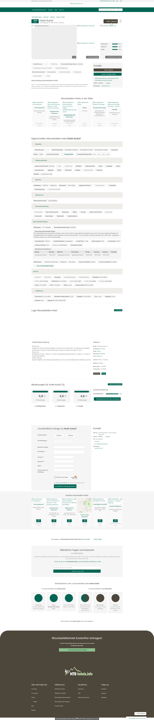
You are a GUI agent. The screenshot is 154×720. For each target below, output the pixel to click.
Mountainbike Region (40, 222)
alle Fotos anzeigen (93, 57)
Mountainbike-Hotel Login (106, 1)
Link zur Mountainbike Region (45, 266)
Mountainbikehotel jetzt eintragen (77, 650)
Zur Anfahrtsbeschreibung (101, 444)
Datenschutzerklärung (61, 482)
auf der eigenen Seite (100, 606)
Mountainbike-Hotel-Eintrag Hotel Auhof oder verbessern (85, 607)
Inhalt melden (98, 539)
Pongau (101, 363)
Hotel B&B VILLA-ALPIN (100, 504)
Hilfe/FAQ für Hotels (60, 689)
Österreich (99, 356)
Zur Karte (96, 441)
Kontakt (104, 373)
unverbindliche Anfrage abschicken (65, 486)
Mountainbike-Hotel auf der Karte (103, 80)
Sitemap (33, 710)
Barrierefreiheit (141, 713)
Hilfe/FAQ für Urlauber (60, 693)
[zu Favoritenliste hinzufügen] (33, 27)
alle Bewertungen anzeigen (114, 57)
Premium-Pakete (59, 706)
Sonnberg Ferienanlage (99, 107)
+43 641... (101, 83)
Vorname (40, 457)
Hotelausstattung (41, 160)
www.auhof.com (106, 85)
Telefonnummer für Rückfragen (43, 471)
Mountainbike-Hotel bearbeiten (62, 697)
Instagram (103, 693)
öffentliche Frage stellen (77, 571)
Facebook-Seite (68, 154)
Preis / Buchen (111, 21)
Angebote (50, 10)
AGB (79, 693)
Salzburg (103, 353)
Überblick (38, 144)
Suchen (121, 9)
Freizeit (35, 271)
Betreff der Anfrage (43, 447)
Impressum (81, 689)
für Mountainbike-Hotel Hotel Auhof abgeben (38, 606)
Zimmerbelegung (42, 440)
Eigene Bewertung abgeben (115, 384)
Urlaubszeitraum (42, 435)
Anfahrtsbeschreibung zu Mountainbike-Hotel (106, 78)
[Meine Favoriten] (67, 9)
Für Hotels (34, 689)
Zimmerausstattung (41, 206)
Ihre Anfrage (41, 451)
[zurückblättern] (35, 42)
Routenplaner (119, 310)
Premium (119, 100)
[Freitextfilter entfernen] (118, 10)
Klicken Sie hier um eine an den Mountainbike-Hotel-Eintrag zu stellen (77, 561)
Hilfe (113, 1)
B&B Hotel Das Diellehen (69, 509)
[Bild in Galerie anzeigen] (88, 33)
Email (39, 465)
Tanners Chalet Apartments (85, 515)
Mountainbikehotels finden (39, 10)
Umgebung (39, 291)
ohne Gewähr (86, 539)
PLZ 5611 (102, 348)
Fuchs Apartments (39, 107)
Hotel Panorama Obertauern (54, 112)
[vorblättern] (73, 42)
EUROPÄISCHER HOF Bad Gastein (69, 116)
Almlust (84, 107)
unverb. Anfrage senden (108, 74)
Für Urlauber (34, 693)
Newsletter (104, 697)
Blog (56, 10)
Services (38, 180)
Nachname (41, 461)
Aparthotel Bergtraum (115, 506)
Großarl (99, 351)
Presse (33, 697)
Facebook (103, 689)
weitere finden (53, 606)
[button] (54, 42)
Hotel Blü (114, 109)
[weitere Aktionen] (121, 21)
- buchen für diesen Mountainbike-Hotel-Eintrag (115, 607)
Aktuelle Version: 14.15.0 (92, 718)
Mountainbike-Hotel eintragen (62, 701)
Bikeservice (39, 195)
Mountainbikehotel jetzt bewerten (108, 399)
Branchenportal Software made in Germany (65, 718)
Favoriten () (137, 718)
